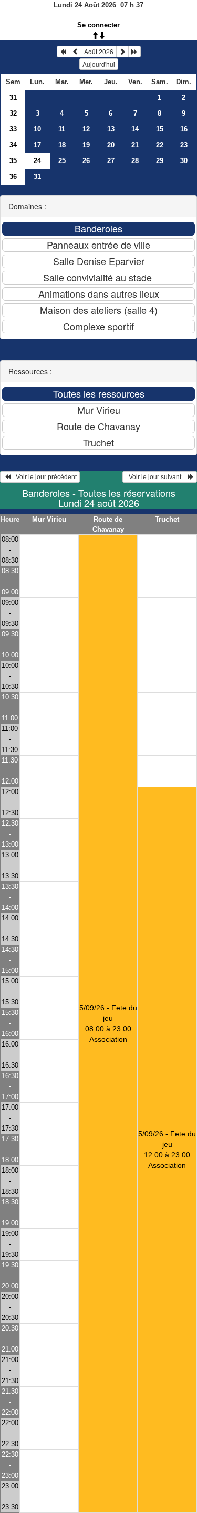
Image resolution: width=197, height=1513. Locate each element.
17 (37, 145)
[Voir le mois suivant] (122, 51)
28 (135, 161)
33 (13, 129)
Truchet (167, 519)
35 (13, 161)
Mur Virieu (49, 519)
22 (159, 145)
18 (62, 145)
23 (184, 145)
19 (86, 145)
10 (37, 129)
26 (86, 161)
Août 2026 (98, 51)
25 (62, 161)
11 (61, 129)
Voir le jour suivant (157, 477)
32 (13, 113)
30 (184, 161)
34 (13, 145)
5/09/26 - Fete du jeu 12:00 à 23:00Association (167, 1150)
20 (111, 145)
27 (111, 161)
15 (159, 129)
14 (135, 129)
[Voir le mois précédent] (75, 51)
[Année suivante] (134, 51)
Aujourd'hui (98, 63)
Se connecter (98, 25)
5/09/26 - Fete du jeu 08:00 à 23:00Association (108, 1023)
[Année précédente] (63, 51)
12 (86, 129)
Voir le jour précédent (44, 477)
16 (184, 129)
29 (159, 161)
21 (135, 145)
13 (111, 129)
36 (13, 176)
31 (13, 97)
